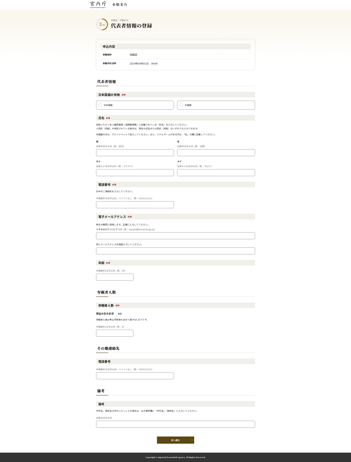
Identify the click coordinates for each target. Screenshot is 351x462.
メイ (179, 161)
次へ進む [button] (175, 440)
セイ (98, 161)
